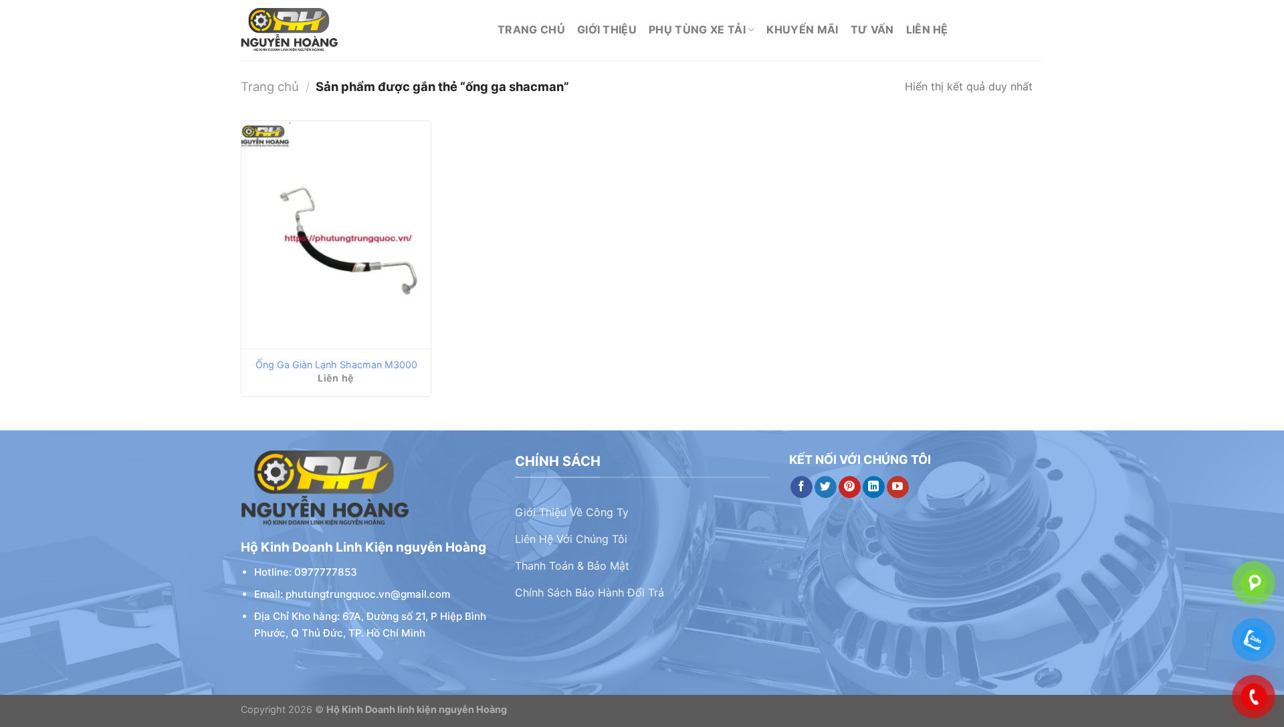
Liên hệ (927, 29)
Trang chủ (270, 86)
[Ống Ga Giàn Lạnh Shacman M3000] (336, 235)
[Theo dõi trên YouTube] (898, 487)
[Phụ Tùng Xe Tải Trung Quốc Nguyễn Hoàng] (359, 30)
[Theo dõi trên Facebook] (801, 487)
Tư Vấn (872, 29)
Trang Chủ (531, 29)
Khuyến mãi (802, 29)
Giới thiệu (607, 29)
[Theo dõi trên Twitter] (826, 487)
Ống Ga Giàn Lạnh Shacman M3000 (336, 364)
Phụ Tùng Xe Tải (697, 29)
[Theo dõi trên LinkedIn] (874, 487)
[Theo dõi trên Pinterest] (850, 487)
